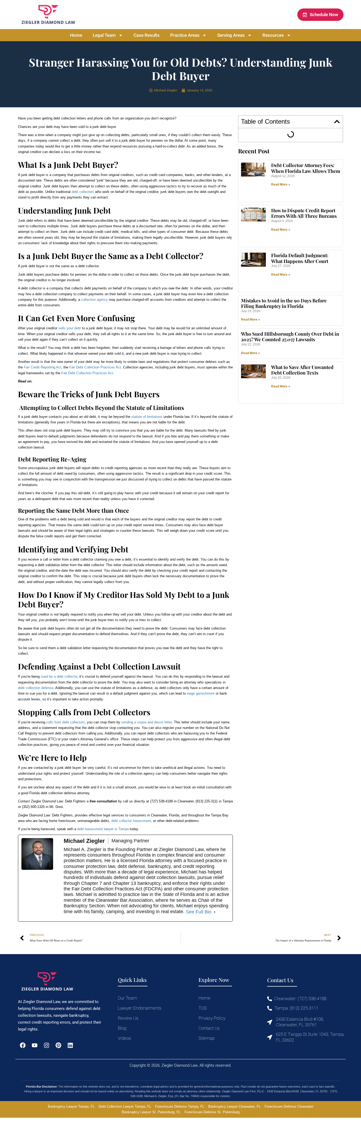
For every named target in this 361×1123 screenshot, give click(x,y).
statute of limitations (147, 417)
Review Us (128, 1018)
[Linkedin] (70, 1045)
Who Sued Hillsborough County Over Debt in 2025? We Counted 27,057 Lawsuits (290, 337)
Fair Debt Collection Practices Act (95, 367)
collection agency (94, 300)
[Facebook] (22, 1045)
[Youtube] (34, 1045)
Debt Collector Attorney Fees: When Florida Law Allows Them (305, 168)
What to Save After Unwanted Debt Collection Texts (302, 370)
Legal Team (104, 35)
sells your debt (69, 328)
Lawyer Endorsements (139, 1008)
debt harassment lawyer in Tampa (103, 829)
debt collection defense (35, 688)
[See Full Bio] (214, 912)
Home (76, 35)
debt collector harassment (131, 821)
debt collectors (83, 192)
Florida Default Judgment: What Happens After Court (299, 258)
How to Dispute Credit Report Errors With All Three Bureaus (304, 213)
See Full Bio (198, 911)
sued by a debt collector (59, 676)
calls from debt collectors (65, 722)
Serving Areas (231, 35)
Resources (273, 35)
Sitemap (206, 1038)
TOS (202, 1008)
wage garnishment (201, 693)
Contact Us (209, 1028)
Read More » (280, 184)
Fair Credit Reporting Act (42, 367)
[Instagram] (46, 1045)
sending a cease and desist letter (146, 722)
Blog (122, 1028)
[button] (337, 121)
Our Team (127, 998)
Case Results (146, 35)
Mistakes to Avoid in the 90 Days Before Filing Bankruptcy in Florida (284, 303)
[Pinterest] (58, 1045)
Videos (124, 1038)
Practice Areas (185, 35)
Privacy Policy (211, 1018)
